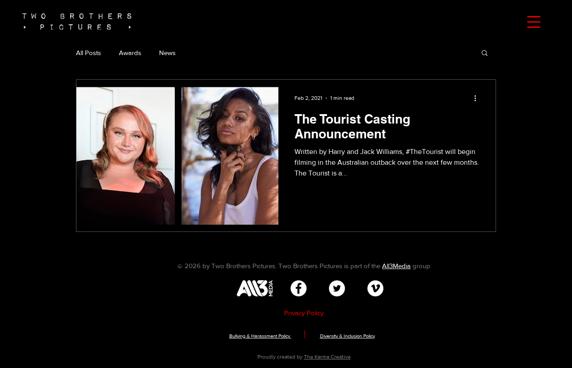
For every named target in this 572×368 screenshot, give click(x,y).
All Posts (88, 52)
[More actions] (478, 98)
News (167, 52)
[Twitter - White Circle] (337, 288)
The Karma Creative (327, 357)
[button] (533, 22)
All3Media (396, 266)
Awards (130, 52)
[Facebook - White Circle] (298, 288)
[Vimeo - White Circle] (375, 288)
